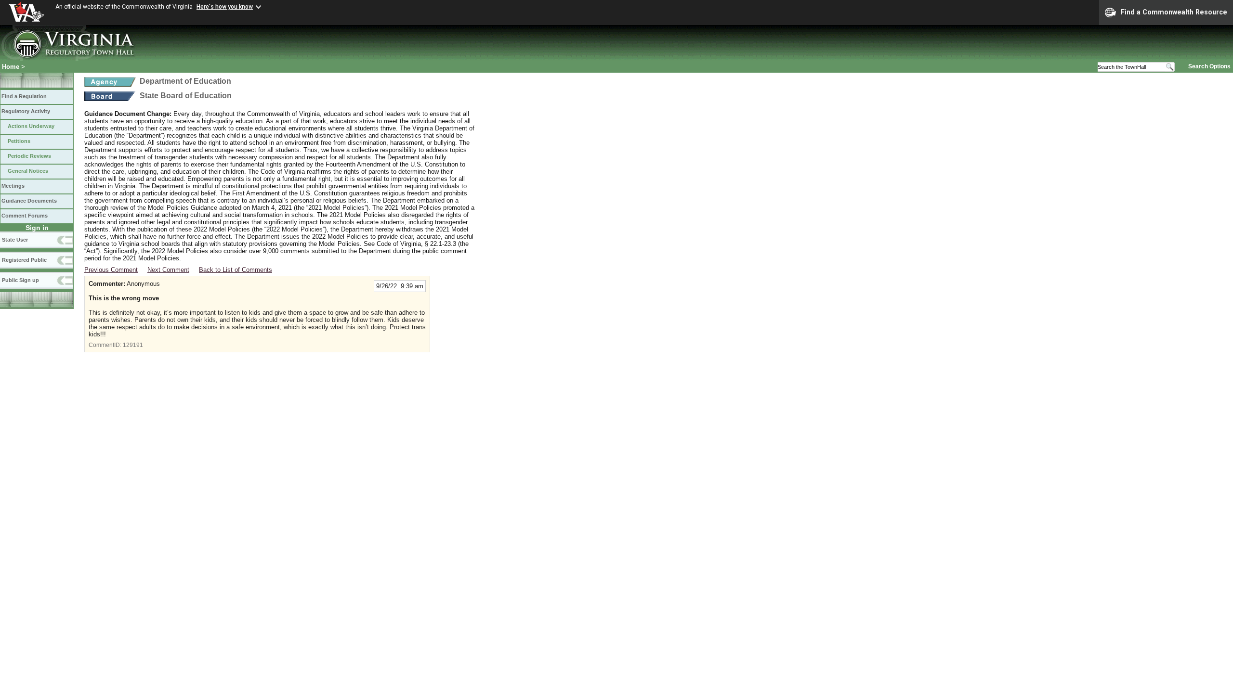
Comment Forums (24, 215)
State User (15, 240)
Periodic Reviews (29, 156)
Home (10, 66)
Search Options (1209, 66)
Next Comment (168, 269)
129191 (133, 345)
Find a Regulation (24, 96)
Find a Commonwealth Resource (1174, 12)
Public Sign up (20, 280)
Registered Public (24, 260)
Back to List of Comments (235, 269)
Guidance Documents (29, 201)
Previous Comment (111, 269)
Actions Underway (31, 126)
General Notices (28, 171)
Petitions (19, 141)
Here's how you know (225, 6)
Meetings (13, 186)
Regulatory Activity (25, 111)
